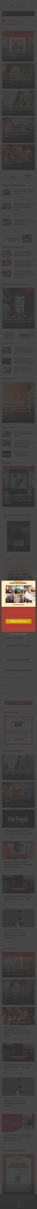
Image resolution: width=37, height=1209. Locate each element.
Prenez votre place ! (18, 621)
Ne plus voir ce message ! (18, 634)
